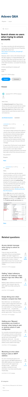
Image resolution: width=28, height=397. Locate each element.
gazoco (13, 373)
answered (8, 94)
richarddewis (14, 345)
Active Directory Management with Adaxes (12, 385)
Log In (10, 21)
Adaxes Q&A (9, 16)
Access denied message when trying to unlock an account (10, 247)
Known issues (6, 390)
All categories (4, 381)
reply (4, 160)
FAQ (4, 388)
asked (2, 74)
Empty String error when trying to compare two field (11, 298)
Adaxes (8, 3)
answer (6, 79)
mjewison (13, 266)
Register (4, 21)
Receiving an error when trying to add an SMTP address (10, 354)
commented (6, 124)
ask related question (7, 118)
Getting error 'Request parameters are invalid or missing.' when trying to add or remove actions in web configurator (12, 325)
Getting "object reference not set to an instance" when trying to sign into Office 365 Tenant (12, 276)
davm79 (12, 290)
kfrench (12, 314)
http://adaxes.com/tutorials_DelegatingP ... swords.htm (12, 52)
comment (16, 79)
